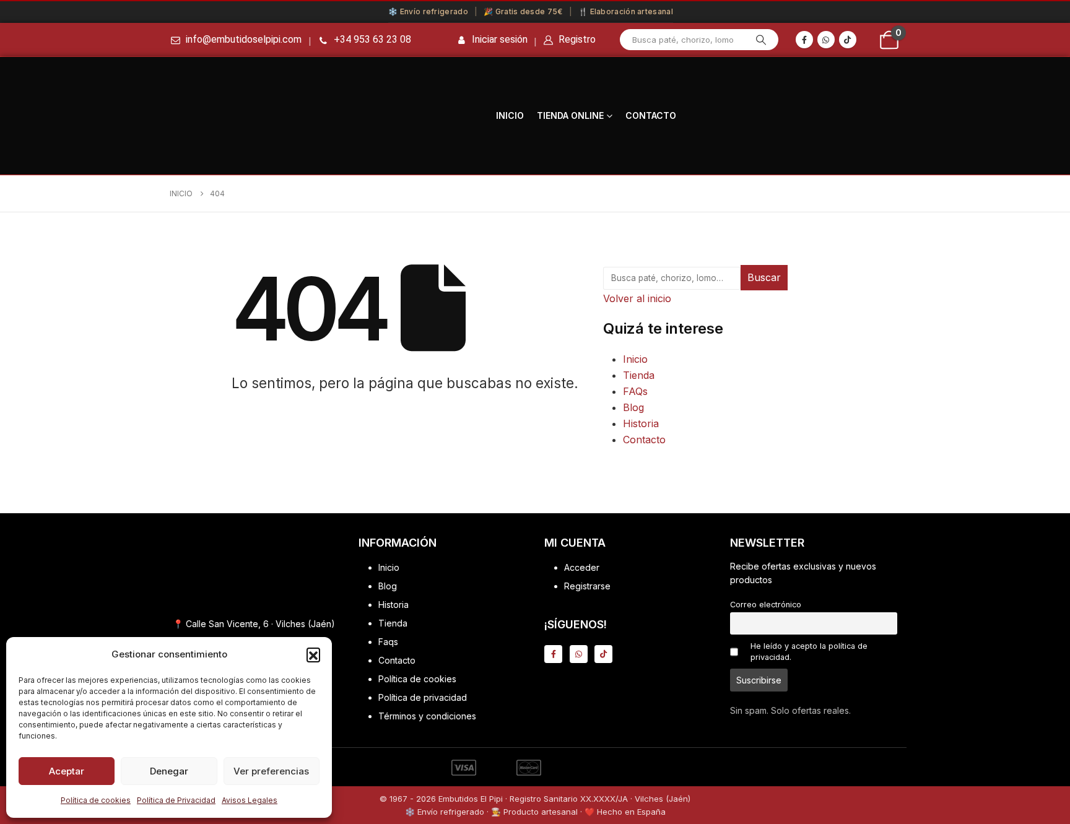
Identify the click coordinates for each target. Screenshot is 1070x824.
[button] (313, 654)
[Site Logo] (434, 115)
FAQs (635, 391)
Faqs (388, 641)
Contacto (650, 115)
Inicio (510, 115)
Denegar (169, 771)
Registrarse (587, 586)
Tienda (639, 375)
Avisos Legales (249, 800)
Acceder (581, 567)
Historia (641, 423)
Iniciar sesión (499, 39)
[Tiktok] (847, 39)
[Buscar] (761, 39)
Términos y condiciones (427, 716)
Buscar (764, 277)
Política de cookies (96, 800)
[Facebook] (804, 39)
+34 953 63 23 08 (372, 39)
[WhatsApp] (826, 39)
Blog (633, 407)
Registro (576, 39)
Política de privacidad (422, 697)
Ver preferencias (271, 771)
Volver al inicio (637, 298)
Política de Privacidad (176, 800)
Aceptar (66, 771)
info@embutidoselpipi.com (244, 39)
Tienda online (570, 115)
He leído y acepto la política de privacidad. (809, 651)
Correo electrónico (765, 604)
